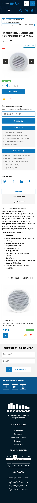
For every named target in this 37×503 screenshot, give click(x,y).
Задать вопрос (18, 202)
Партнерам (18, 434)
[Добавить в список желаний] (9, 98)
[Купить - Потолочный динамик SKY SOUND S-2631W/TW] (5, 335)
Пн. (8, 456)
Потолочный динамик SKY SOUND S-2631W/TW (18, 324)
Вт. (11, 456)
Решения (18, 441)
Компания (18, 430)
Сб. (26, 456)
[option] (18, 61)
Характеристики (18, 196)
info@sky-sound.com (20, 489)
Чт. (19, 456)
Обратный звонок (21, 466)
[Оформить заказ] (26, 10)
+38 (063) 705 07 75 (20, 482)
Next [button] (31, 61)
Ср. (15, 456)
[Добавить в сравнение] (4, 98)
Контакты (18, 444)
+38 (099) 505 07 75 (20, 486)
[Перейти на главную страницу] (3, 20)
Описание (19, 191)
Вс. (29, 456)
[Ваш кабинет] (32, 10)
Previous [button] (5, 61)
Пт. (22, 456)
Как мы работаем (18, 437)
